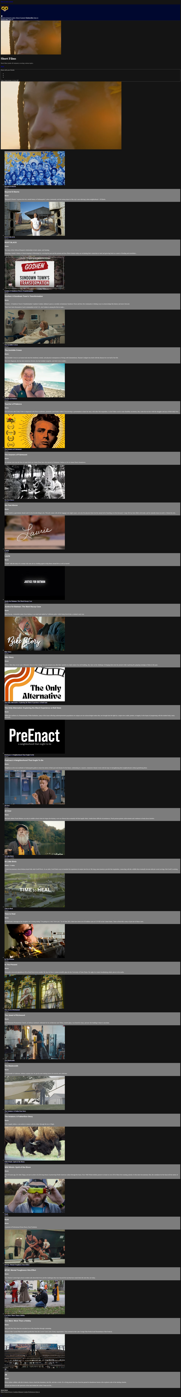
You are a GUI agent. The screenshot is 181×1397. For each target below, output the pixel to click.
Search (8, 18)
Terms (6, 1392)
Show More (4, 1390)
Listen (13, 18)
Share (2, 66)
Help (2, 1392)
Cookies (15, 1392)
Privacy (10, 1392)
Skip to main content (7, 1)
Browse (3, 18)
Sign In (10, 19)
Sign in (36, 18)
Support (22, 18)
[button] (1, 16)
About (18, 18)
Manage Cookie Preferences (26, 1392)
